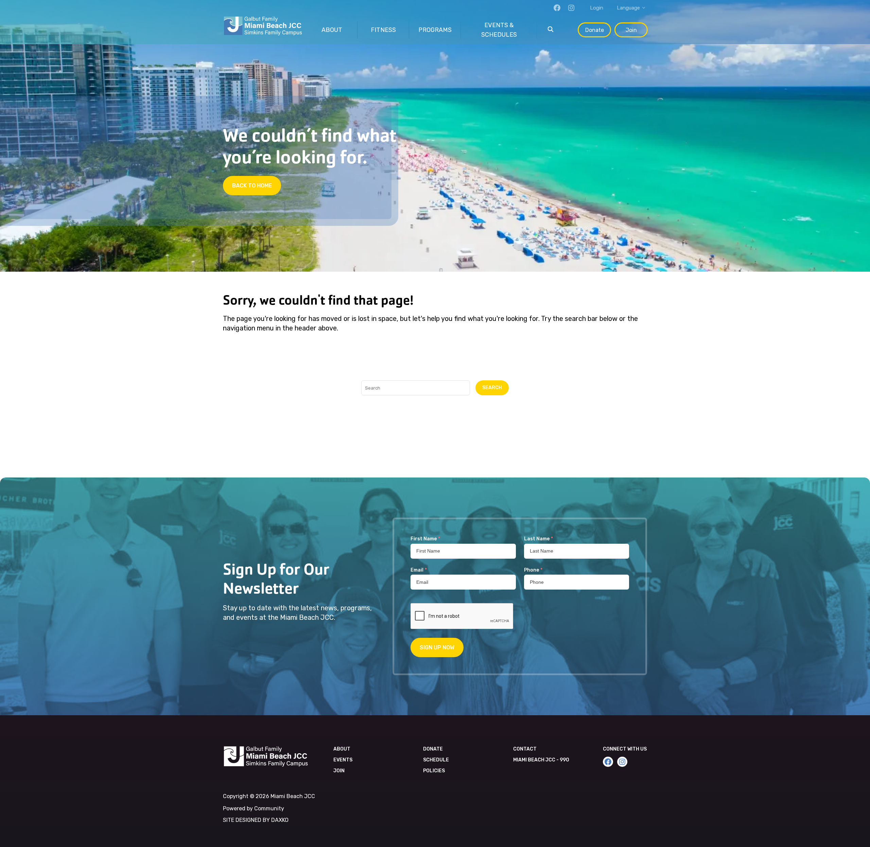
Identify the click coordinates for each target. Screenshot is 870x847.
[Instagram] (571, 8)
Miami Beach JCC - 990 (541, 760)
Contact (525, 749)
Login (596, 8)
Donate (594, 30)
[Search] (550, 30)
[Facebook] (557, 8)
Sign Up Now (437, 647)
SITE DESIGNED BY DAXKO (256, 820)
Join (631, 30)
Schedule (436, 760)
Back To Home (252, 185)
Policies (434, 771)
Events (342, 760)
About (341, 749)
